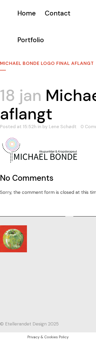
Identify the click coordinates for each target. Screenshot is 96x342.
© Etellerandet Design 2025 (29, 324)
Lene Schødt (63, 126)
